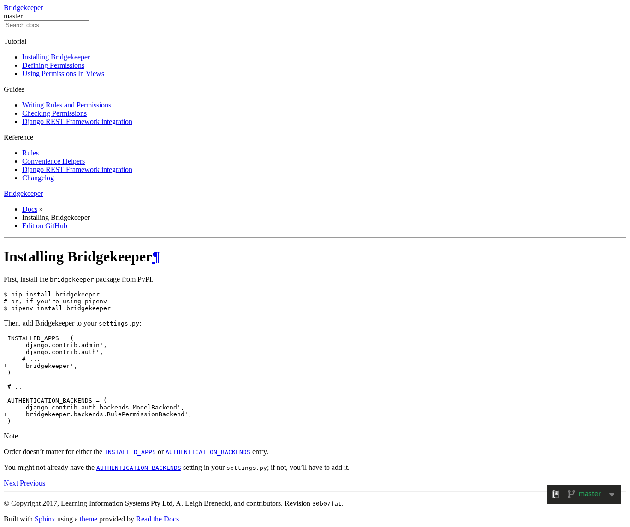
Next (12, 483)
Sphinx (45, 519)
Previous (32, 483)
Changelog (38, 178)
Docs (29, 209)
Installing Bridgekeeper (56, 57)
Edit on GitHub (44, 226)
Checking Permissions (54, 113)
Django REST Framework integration (77, 121)
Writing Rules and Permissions (66, 105)
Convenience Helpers (53, 161)
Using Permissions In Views (63, 73)
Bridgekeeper (23, 8)
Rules (30, 153)
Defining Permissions (53, 65)
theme (88, 519)
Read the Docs (157, 519)
